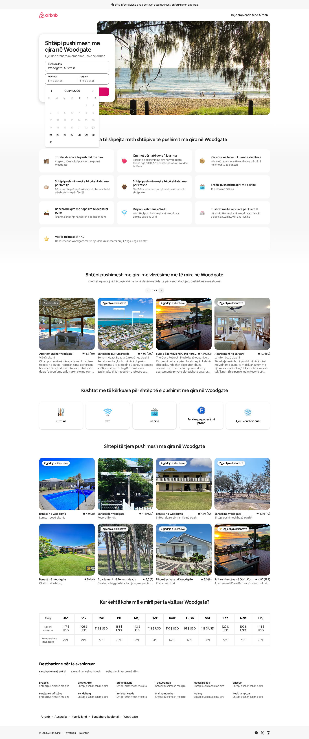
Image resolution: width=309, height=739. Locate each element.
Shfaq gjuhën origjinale (185, 4)
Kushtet (84, 732)
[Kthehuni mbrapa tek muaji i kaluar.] (51, 91)
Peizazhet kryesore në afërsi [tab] (122, 671)
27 (72, 135)
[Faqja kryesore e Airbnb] (48, 15)
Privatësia (70, 732)
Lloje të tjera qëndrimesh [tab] (85, 671)
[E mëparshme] (148, 290)
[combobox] (77, 68)
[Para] (161, 290)
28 (79, 135)
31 (51, 142)
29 (86, 135)
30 (93, 135)
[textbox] (61, 80)
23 (93, 127)
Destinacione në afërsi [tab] (52, 671)
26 (64, 135)
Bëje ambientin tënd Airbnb (249, 15)
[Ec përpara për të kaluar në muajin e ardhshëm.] (93, 91)
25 (57, 135)
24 (50, 135)
